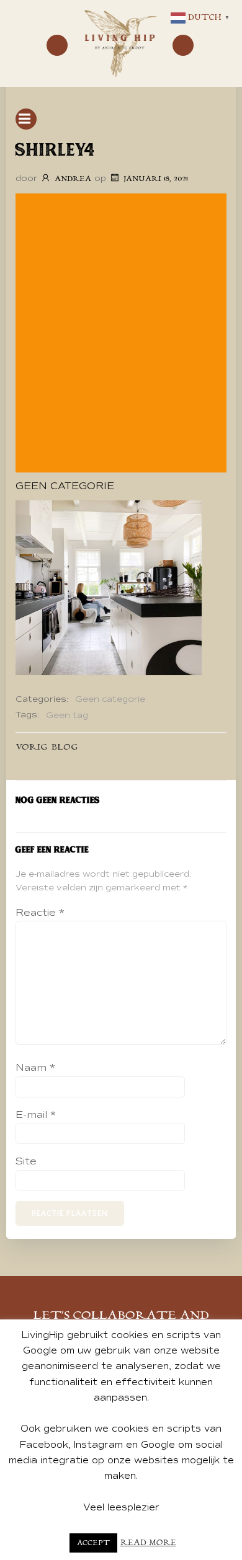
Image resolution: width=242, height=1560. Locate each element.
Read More (148, 1543)
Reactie (40, 912)
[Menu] (57, 45)
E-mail (36, 1115)
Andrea (73, 179)
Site (26, 1161)
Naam (35, 1067)
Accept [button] (93, 1543)
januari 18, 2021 (155, 179)
